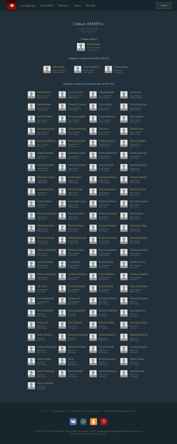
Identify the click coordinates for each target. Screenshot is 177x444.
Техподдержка (57, 411)
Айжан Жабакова (138, 237)
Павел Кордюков (76, 164)
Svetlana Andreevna (47, 346)
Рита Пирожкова (76, 286)
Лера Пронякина (107, 371)
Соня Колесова (45, 261)
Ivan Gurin (42, 286)
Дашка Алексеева (139, 298)
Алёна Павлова (137, 140)
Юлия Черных (137, 358)
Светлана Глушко (77, 152)
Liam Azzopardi (91, 66)
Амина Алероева (45, 225)
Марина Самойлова (47, 140)
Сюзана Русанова (77, 104)
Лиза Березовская (77, 237)
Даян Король (136, 213)
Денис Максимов (138, 286)
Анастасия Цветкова (47, 164)
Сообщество (27, 5)
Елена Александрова (139, 104)
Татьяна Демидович (78, 128)
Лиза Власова (137, 371)
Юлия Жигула (75, 177)
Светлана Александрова (109, 189)
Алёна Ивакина (106, 274)
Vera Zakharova (137, 310)
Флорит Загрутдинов (139, 152)
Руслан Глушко (75, 92)
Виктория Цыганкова (139, 201)
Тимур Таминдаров (47, 249)
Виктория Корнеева (47, 177)
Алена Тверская (107, 116)
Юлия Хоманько (107, 140)
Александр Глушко (77, 201)
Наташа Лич (74, 298)
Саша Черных (44, 104)
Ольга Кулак (74, 261)
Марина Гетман (76, 213)
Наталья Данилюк (139, 274)
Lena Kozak (135, 92)
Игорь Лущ (42, 322)
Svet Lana (103, 128)
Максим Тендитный (47, 213)
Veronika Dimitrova (108, 298)
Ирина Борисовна (46, 274)
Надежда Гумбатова (139, 225)
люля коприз (105, 104)
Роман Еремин (44, 201)
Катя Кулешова (45, 310)
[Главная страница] (12, 5)
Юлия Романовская (109, 237)
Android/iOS (47, 5)
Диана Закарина (107, 334)
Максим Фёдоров (139, 334)
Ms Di (71, 358)
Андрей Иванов (45, 152)
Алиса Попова (106, 164)
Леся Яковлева (106, 346)
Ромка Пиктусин (76, 249)
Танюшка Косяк (45, 189)
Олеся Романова (46, 237)
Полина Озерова (138, 177)
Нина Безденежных (78, 334)
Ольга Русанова (107, 358)
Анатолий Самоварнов (139, 164)
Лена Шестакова (76, 116)
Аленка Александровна (78, 310)
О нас (45, 411)
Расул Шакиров (45, 383)
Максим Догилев (76, 140)
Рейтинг (63, 5)
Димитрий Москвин (109, 201)
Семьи (77, 5)
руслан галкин (121, 66)
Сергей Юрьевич (138, 346)
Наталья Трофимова (109, 225)
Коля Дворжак (106, 286)
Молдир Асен (136, 128)
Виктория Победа (77, 346)
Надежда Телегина (77, 274)
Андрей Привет (45, 116)
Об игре (90, 5)
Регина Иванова (45, 298)
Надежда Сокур (137, 261)
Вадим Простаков (108, 213)
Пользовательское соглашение (84, 411)
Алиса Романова (45, 371)
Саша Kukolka (44, 358)
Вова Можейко (106, 322)
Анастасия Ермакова (139, 322)
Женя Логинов (75, 371)
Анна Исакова (106, 261)
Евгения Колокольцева (47, 128)
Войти (164, 5)
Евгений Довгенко (108, 310)
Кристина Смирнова (109, 249)
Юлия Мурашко (76, 225)
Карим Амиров (106, 92)
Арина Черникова (108, 152)
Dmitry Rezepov (45, 334)
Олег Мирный (75, 322)
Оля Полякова (75, 189)
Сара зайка (58, 66)
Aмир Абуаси (93, 44)
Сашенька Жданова (109, 177)
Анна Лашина (137, 116)
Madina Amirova (138, 189)
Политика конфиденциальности (119, 411)
